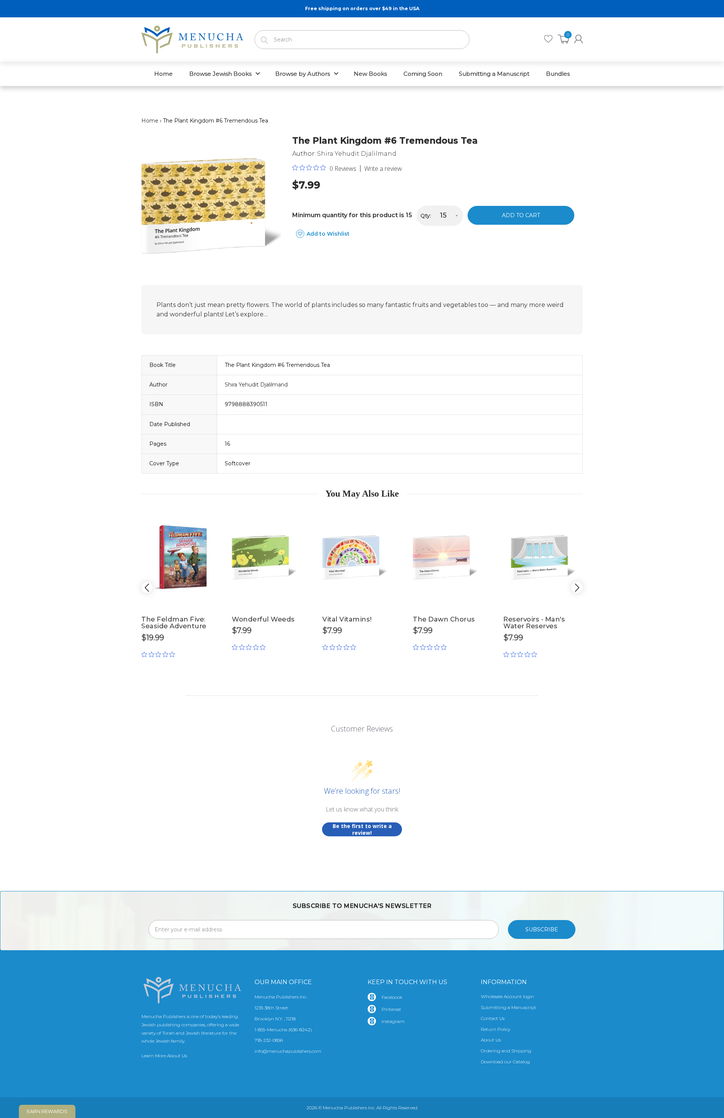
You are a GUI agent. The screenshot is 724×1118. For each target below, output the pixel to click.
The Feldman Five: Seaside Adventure (174, 622)
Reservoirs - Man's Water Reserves (534, 622)
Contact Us (493, 1018)
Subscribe (541, 929)
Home (149, 120)
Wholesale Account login (507, 996)
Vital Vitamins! (347, 619)
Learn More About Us (164, 1055)
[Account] (578, 39)
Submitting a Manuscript (508, 1007)
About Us (491, 1040)
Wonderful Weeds (263, 619)
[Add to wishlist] (215, 515)
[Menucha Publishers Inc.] (192, 38)
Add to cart (521, 215)
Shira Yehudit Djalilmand (356, 153)
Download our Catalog (505, 1061)
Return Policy (495, 1029)
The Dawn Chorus (444, 619)
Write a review (383, 168)
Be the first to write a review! (362, 829)
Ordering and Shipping (506, 1051)
